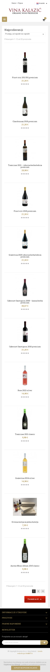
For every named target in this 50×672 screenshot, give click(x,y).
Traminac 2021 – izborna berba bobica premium (25, 166)
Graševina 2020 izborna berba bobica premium (25, 256)
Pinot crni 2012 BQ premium (25, 77)
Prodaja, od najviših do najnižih (25, 34)
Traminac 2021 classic (25, 434)
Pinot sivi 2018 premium (25, 211)
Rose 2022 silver (25, 390)
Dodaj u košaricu (25, 89)
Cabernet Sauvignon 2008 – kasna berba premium (25, 302)
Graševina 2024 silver (25, 478)
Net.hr (29, 653)
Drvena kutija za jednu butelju (25, 522)
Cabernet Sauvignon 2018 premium (25, 346)
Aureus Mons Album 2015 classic (25, 566)
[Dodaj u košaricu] (4, 52)
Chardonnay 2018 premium (25, 121)
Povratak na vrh (35, 599)
